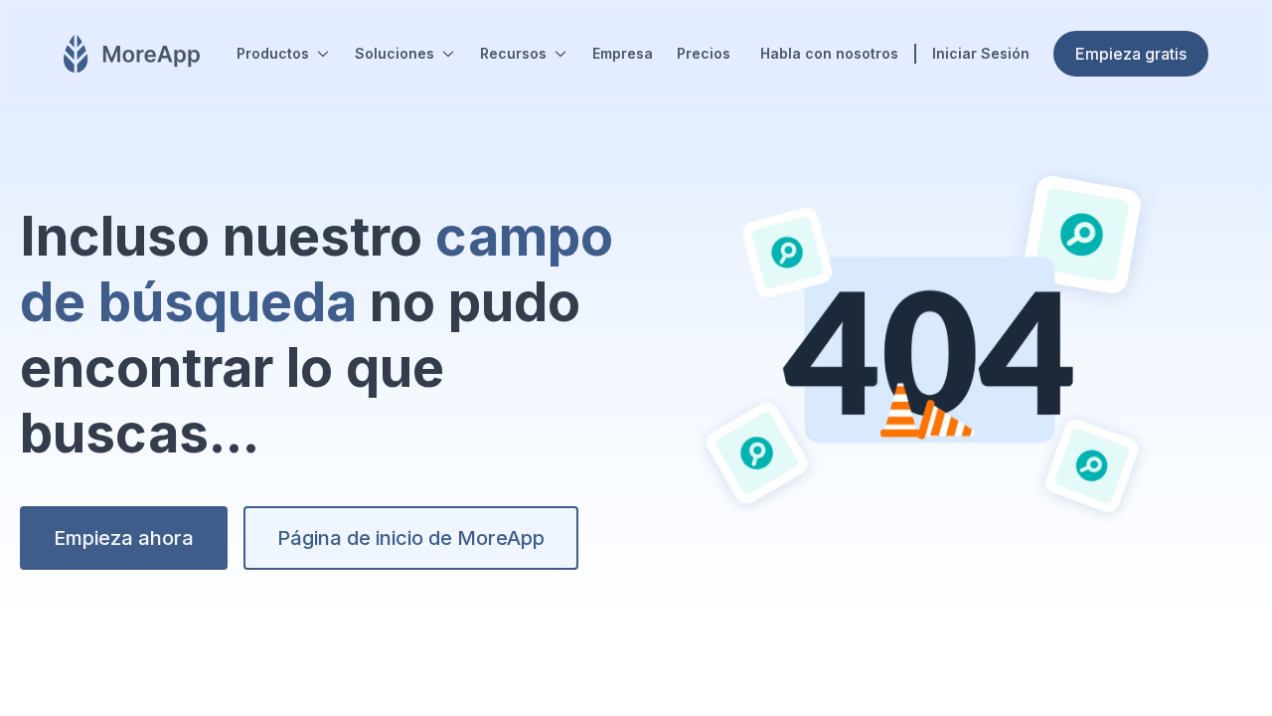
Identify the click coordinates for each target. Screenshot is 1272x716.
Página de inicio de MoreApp (411, 538)
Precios (703, 53)
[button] (284, 54)
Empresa (622, 53)
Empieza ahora (124, 538)
